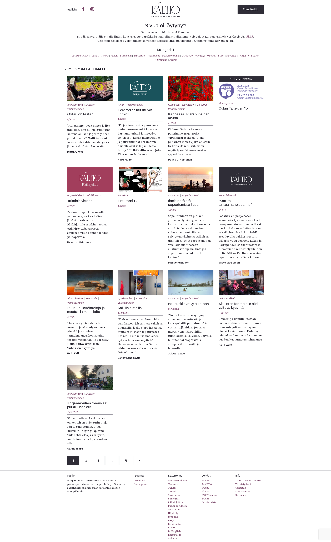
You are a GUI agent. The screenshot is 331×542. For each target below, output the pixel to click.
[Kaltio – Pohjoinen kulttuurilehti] (165, 9)
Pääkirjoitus (153, 55)
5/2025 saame (209, 495)
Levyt (221, 55)
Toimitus (240, 487)
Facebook (140, 480)
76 (126, 460)
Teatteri (94, 55)
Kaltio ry (240, 495)
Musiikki (211, 55)
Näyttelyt (200, 55)
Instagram (140, 484)
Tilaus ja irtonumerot (248, 480)
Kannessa (174, 104)
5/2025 (205, 498)
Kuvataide (232, 55)
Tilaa (250, 9)
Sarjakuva (126, 55)
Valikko (72, 9)
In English (253, 55)
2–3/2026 (123, 313)
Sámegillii (139, 55)
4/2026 (71, 119)
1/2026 (205, 487)
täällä (249, 36)
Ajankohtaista (75, 104)
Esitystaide (161, 60)
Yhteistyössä (226, 103)
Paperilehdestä (170, 55)
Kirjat (243, 55)
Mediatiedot (242, 491)
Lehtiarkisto (209, 502)
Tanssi (104, 55)
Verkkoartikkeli (80, 55)
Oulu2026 (187, 55)
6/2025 (205, 491)
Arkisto (173, 60)
